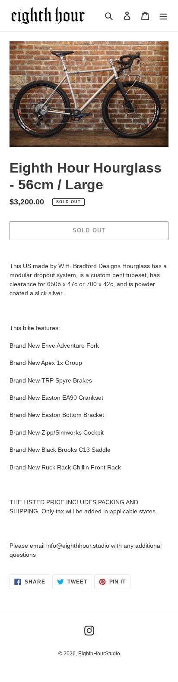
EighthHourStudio (99, 654)
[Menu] (163, 15)
